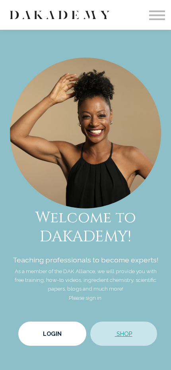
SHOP (123, 333)
